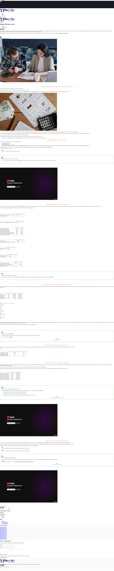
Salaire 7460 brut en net (3, 532)
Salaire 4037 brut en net (3, 538)
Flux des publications (5, 522)
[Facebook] (0, 7)
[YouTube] (3, 7)
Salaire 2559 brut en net (3, 530)
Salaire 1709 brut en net (3, 535)
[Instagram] (2, 7)
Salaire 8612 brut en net (3, 537)
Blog (2, 4)
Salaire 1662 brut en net (3, 536)
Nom (1, 544)
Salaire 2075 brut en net (3, 539)
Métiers (3, 5)
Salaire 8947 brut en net (3, 531)
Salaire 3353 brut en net (3, 529)
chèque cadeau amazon (84, 145)
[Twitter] (1, 7)
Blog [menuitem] (2, 14)
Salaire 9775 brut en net (3, 534)
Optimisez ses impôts (3, 6)
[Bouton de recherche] (9, 508)
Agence (3, 516)
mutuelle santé (21, 145)
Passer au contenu (2, 0)
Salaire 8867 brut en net (3, 533)
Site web (1, 547)
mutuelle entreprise (25, 145)
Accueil (3, 3)
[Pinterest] (2, 29)
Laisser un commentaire (3, 557)
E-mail (1, 546)
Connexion (3, 521)
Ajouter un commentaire (3, 554)
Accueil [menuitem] (3, 13)
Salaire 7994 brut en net (3, 527)
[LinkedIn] (3, 29)
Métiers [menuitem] (3, 15)
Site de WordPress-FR (5, 523)
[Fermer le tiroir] (0, 1)
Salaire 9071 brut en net (3, 528)
